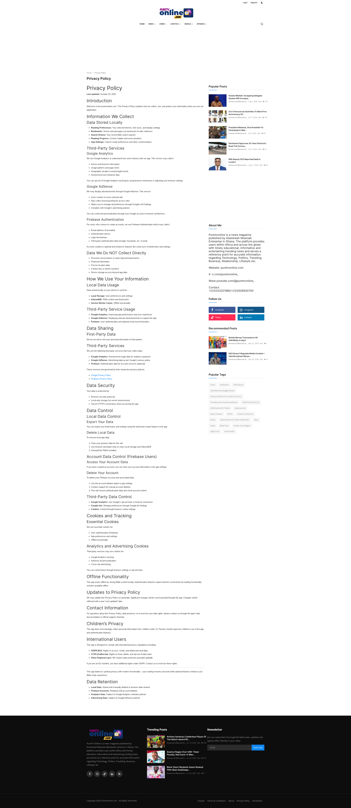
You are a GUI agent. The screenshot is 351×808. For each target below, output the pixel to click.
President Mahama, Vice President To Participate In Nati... (246, 128)
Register (254, 2)
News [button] (150, 24)
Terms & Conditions (216, 800)
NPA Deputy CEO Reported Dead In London (245, 160)
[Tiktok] (104, 774)
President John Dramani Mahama (223, 402)
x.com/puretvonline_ (225, 274)
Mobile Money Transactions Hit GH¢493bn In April (243, 338)
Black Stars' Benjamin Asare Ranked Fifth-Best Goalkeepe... (185, 768)
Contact (201, 800)
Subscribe (258, 747)
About (231, 800)
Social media (229, 431)
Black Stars (224, 425)
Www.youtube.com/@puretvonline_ (231, 280)
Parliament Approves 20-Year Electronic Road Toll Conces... (247, 144)
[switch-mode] (262, 3)
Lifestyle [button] (174, 24)
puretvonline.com (232, 267)
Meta (256, 419)
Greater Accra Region (241, 425)
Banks (212, 419)
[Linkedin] (112, 774)
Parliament (224, 385)
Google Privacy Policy (101, 375)
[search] (261, 24)
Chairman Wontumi (245, 414)
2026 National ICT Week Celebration (234, 419)
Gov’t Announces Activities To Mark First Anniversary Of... (248, 112)
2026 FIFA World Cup (250, 402)
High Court (214, 431)
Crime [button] (162, 24)
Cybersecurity (240, 408)
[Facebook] (90, 774)
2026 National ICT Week (220, 408)
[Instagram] (97, 774)
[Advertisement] (175, 50)
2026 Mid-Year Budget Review (222, 390)
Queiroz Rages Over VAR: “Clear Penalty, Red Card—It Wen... (183, 753)
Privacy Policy (243, 800)
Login (245, 2)
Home (142, 24)
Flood (212, 385)
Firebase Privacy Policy (101, 379)
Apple (212, 425)
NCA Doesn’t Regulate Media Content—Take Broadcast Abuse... (247, 354)
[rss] (119, 774)
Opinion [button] (200, 24)
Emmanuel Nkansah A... (238, 101)
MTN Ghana (238, 385)
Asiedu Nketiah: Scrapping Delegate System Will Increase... (245, 97)
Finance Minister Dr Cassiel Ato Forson (226, 396)
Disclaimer (257, 800)
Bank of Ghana (216, 414)
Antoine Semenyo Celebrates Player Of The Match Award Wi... (186, 738)
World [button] (188, 24)
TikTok (230, 414)
